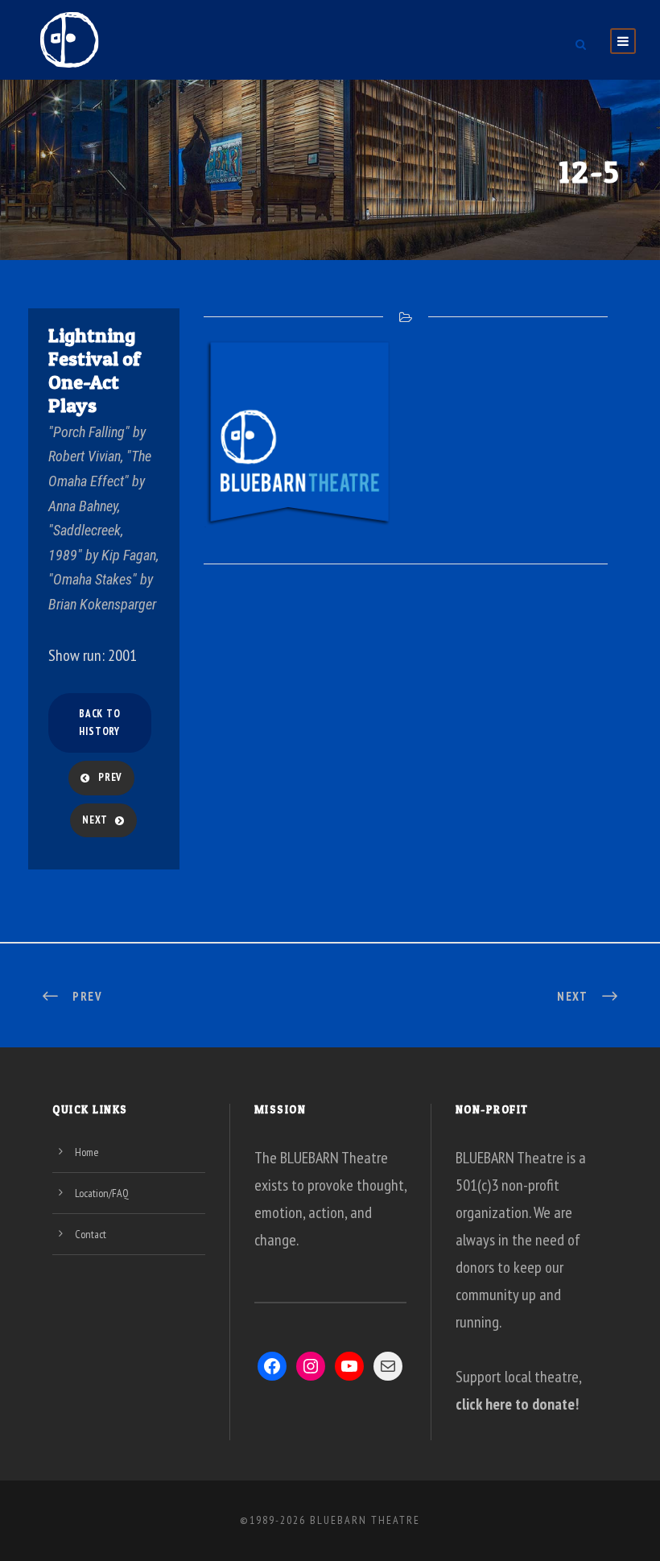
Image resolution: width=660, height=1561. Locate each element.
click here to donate (515, 1404)
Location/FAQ (102, 1193)
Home (87, 1152)
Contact (90, 1234)
